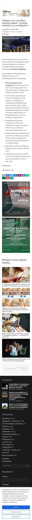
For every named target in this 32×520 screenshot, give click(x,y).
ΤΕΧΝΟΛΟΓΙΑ (6, 447)
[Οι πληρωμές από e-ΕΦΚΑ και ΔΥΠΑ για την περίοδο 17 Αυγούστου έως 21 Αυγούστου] (16, 275)
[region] (16, 503)
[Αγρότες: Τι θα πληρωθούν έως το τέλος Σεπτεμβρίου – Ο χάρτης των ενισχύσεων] (5, 406)
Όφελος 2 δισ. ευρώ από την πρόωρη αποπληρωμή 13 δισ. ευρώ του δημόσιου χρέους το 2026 (15, 309)
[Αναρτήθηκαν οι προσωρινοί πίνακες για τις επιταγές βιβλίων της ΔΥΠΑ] (5, 386)
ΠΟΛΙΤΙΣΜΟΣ (6, 445)
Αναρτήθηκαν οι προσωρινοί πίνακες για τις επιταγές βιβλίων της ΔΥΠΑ (19, 385)
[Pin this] (19, 175)
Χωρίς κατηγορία (7, 455)
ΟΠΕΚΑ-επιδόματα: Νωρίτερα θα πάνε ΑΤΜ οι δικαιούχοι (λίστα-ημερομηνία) (16, 360)
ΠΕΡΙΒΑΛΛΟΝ (6, 440)
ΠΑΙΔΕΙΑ (4, 437)
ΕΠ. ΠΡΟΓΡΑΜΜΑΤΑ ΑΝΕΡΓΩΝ (12, 424)
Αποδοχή (16, 507)
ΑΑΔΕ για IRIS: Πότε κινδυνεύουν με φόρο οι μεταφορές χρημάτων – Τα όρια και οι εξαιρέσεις (15, 335)
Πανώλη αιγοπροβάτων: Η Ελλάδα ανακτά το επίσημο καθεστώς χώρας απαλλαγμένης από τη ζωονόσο (18, 395)
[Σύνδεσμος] (16, 13)
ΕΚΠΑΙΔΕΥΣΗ (6, 418)
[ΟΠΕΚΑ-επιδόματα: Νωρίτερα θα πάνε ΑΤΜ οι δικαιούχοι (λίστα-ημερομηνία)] (16, 348)
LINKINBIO (5, 459)
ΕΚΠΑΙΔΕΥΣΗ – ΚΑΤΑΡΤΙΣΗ (10, 421)
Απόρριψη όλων (16, 516)
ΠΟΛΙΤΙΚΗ (5, 442)
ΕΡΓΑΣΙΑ (4, 426)
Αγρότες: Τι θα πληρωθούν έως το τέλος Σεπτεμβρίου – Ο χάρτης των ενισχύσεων (19, 405)
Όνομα (4, 477)
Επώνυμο (5, 484)
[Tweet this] (12, 175)
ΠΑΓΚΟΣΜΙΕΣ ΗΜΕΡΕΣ (9, 434)
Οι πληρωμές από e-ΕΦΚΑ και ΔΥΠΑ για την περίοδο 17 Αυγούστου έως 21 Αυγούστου (16, 285)
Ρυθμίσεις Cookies (16, 512)
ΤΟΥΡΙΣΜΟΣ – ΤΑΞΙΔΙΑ (9, 450)
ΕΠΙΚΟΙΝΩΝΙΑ (6, 461)
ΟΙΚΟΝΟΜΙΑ (19, 31)
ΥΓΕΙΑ (4, 453)
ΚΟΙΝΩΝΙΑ (12, 31)
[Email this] (4, 175)
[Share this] (8, 175)
